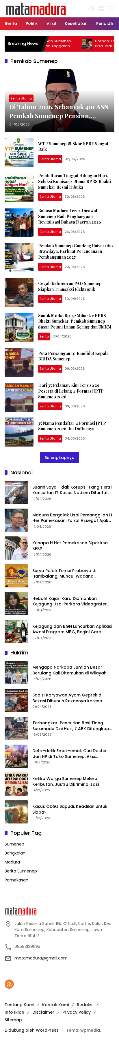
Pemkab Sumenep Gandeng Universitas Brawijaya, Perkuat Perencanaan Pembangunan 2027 (76, 251)
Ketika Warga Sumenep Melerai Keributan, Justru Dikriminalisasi (65, 781)
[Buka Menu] (101, 8)
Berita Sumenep (21, 871)
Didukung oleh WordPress (32, 1030)
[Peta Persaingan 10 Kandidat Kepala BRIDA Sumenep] (19, 362)
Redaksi (85, 1005)
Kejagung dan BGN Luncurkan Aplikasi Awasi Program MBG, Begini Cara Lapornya (72, 629)
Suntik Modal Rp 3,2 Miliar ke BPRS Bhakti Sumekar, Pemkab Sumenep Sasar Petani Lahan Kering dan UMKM (74, 321)
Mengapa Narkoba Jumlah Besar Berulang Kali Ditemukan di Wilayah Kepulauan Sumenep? (69, 670)
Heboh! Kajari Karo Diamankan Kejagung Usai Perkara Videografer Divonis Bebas (69, 601)
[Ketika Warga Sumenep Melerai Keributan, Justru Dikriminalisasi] (16, 784)
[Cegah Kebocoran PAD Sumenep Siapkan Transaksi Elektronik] (19, 292)
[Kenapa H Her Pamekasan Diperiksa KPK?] (16, 548)
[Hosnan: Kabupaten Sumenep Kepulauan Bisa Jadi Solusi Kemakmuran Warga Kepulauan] (74, 44)
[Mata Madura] (36, 8)
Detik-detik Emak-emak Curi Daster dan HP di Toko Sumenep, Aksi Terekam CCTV (69, 753)
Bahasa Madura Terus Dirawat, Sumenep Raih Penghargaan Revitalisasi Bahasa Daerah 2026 (69, 216)
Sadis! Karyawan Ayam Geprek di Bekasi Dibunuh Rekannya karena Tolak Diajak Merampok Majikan (67, 698)
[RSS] (9, 984)
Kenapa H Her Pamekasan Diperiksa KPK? (70, 545)
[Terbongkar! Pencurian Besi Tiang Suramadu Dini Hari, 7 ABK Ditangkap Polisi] (16, 728)
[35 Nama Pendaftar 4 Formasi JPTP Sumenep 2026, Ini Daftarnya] (19, 432)
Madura (12, 862)
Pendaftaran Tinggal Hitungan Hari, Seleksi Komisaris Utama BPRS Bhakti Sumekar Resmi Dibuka (74, 181)
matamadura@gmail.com (41, 958)
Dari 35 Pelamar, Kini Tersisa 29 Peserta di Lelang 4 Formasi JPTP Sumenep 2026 (71, 390)
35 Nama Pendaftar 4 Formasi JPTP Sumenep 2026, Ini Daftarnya (72, 426)
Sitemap (13, 1020)
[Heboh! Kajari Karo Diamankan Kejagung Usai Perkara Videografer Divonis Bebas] (16, 603)
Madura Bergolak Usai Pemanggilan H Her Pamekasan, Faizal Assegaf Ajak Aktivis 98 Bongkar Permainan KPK (72, 518)
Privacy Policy (76, 1012)
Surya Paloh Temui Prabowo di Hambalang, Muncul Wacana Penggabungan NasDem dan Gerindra (72, 573)
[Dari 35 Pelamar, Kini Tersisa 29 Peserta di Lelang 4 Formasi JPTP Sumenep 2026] (19, 397)
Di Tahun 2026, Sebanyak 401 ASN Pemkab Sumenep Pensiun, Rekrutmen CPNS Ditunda (58, 111)
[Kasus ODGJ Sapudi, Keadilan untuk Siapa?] (16, 811)
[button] (91, 8)
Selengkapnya (59, 457)
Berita (44, 336)
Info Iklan (14, 1012)
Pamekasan (16, 880)
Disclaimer (43, 1012)
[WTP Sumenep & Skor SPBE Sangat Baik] (19, 152)
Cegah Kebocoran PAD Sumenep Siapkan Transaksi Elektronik (70, 286)
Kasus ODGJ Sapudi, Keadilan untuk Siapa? (69, 809)
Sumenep (14, 844)
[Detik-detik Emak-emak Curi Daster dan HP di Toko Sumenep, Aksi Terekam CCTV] (16, 756)
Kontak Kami (55, 1005)
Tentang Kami (19, 1005)
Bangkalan (15, 853)
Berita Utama (21, 98)
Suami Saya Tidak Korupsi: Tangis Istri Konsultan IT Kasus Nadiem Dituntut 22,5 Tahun (71, 490)
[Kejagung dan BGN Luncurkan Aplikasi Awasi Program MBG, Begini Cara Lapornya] (16, 631)
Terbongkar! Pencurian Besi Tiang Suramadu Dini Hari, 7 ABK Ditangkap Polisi (70, 726)
